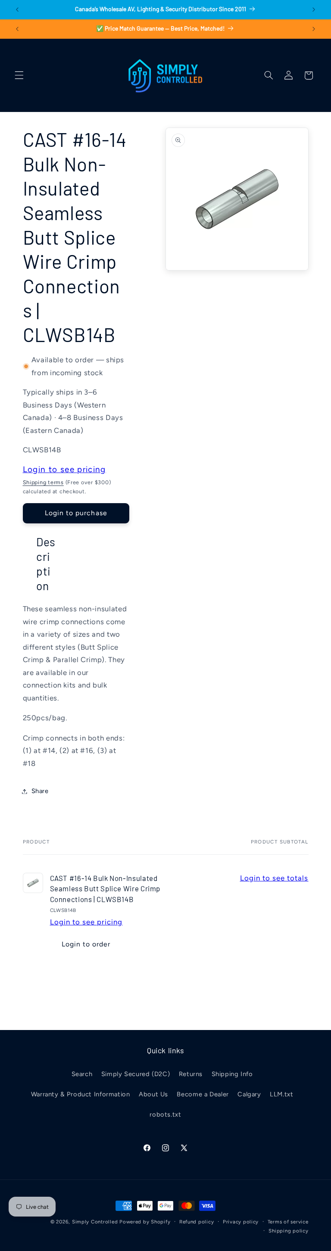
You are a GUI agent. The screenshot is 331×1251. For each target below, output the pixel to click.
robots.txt (165, 1114)
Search (82, 1074)
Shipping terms (43, 482)
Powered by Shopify (144, 1222)
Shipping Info (232, 1074)
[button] (19, 75)
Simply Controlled (95, 1222)
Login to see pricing (64, 469)
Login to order (86, 944)
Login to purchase (76, 513)
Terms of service (288, 1222)
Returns (191, 1074)
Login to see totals (274, 878)
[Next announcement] (313, 9)
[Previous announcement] (17, 9)
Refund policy (196, 1222)
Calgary (249, 1094)
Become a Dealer (202, 1094)
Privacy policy (241, 1222)
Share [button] (40, 791)
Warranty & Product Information (80, 1094)
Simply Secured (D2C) (135, 1074)
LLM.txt (281, 1094)
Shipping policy (288, 1231)
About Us (153, 1094)
